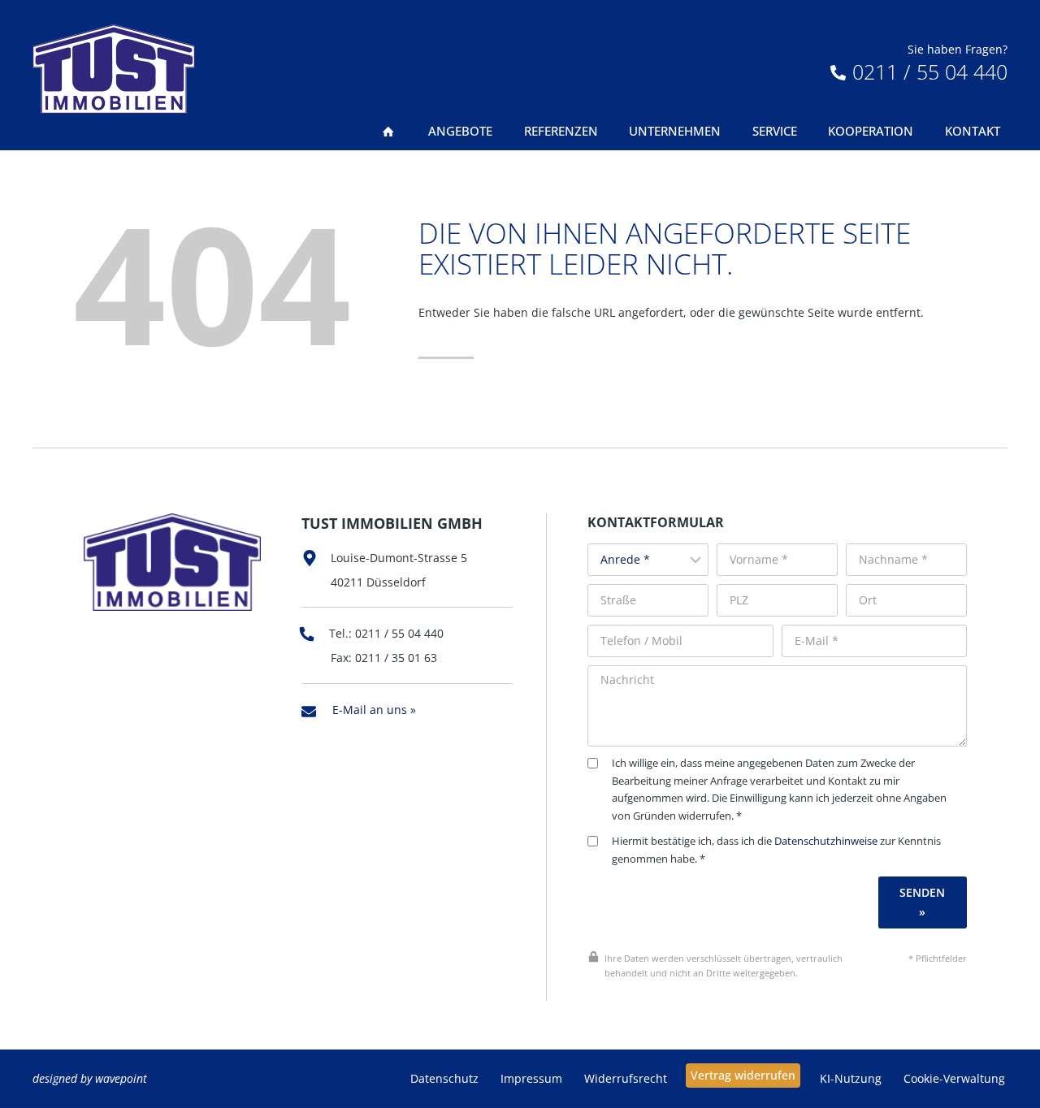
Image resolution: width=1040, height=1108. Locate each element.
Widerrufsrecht (625, 1078)
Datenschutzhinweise (826, 841)
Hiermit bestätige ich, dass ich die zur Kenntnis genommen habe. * (776, 850)
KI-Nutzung (851, 1078)
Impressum (531, 1078)
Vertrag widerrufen (743, 1075)
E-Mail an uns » (374, 709)
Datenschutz (444, 1078)
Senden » (922, 902)
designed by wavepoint (89, 1078)
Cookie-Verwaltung (954, 1078)
